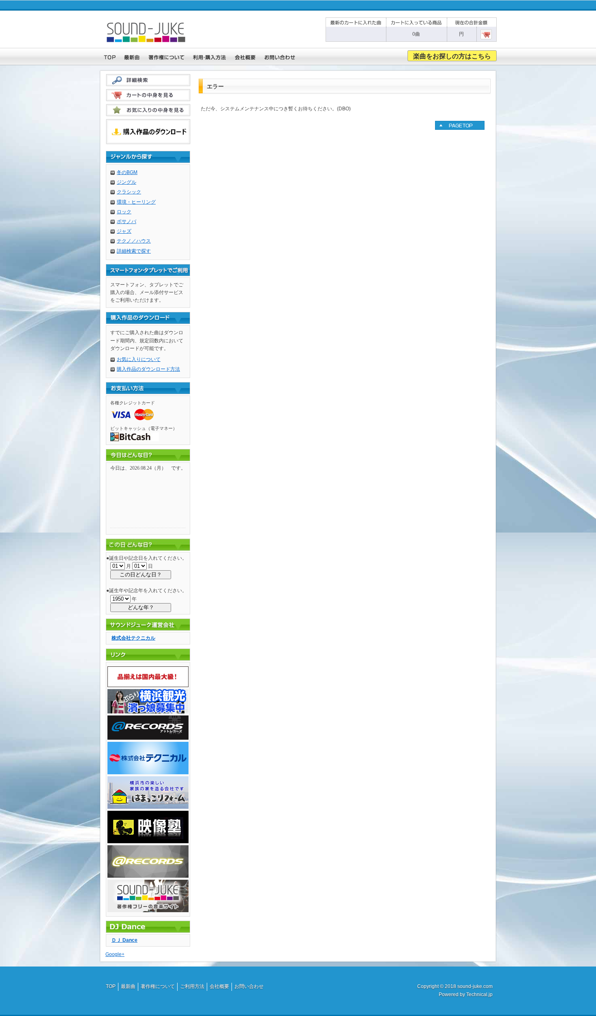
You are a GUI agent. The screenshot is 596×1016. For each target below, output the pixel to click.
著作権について (158, 986)
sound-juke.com (475, 986)
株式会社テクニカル (133, 638)
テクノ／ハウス (134, 241)
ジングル (126, 182)
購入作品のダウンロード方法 (148, 369)
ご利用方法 (192, 986)
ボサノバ (126, 221)
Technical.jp (479, 994)
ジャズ (124, 231)
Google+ (114, 954)
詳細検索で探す (134, 251)
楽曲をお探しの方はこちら (452, 56)
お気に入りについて (139, 359)
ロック (124, 212)
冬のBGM (127, 172)
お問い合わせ (249, 986)
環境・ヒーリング (136, 202)
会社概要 (219, 986)
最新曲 (128, 986)
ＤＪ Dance (124, 940)
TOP (111, 986)
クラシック (129, 192)
